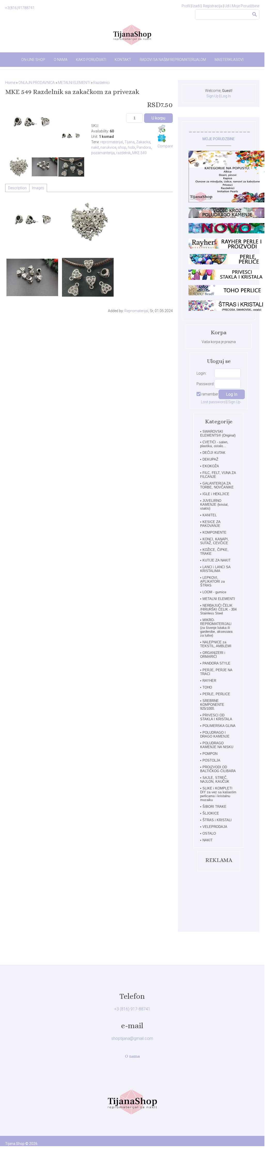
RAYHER (209, 681)
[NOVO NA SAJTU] (227, 232)
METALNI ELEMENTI (218, 599)
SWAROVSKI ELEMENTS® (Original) (218, 433)
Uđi (227, 6)
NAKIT (207, 840)
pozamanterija (103, 153)
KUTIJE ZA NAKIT (216, 560)
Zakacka (143, 142)
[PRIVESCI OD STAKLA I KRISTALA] (227, 278)
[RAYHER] (227, 248)
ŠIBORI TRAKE (214, 807)
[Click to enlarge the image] (31, 124)
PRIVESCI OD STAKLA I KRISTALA (216, 717)
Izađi (196, 6)
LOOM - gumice (214, 592)
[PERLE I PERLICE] (227, 263)
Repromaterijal (136, 311)
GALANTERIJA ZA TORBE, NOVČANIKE (217, 485)
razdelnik (123, 153)
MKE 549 (139, 153)
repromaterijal (111, 142)
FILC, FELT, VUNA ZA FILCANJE (218, 475)
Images (38, 188)
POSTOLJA (211, 760)
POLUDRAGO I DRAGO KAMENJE (215, 734)
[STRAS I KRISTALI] (227, 309)
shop (122, 147)
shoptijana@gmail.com (132, 1038)
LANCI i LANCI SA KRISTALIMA (215, 569)
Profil (186, 6)
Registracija (212, 6)
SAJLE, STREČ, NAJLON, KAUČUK (214, 779)
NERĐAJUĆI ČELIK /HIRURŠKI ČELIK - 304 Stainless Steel (218, 609)
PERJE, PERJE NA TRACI (216, 672)
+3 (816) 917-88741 (132, 1009)
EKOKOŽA (210, 466)
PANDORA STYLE (216, 663)
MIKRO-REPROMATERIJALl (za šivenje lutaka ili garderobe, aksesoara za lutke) (216, 627)
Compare (165, 146)
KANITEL (209, 515)
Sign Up (212, 96)
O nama (132, 1056)
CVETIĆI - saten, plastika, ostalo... (214, 444)
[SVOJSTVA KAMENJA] (227, 217)
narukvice (108, 147)
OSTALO (209, 833)
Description (17, 188)
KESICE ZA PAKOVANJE (210, 524)
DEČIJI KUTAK (213, 453)
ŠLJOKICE (210, 813)
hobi (131, 147)
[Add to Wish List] (162, 138)
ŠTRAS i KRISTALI (217, 820)
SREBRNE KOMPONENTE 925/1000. (212, 704)
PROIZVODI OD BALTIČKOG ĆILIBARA (218, 769)
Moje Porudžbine (245, 6)
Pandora (144, 147)
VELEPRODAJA (214, 827)
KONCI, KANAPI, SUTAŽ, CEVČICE (214, 541)
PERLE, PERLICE (216, 694)
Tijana (129, 142)
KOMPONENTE (214, 532)
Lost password (213, 402)
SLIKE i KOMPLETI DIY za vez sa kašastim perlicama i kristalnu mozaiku (218, 794)
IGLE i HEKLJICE (215, 494)
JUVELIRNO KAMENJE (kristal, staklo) (214, 504)
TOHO (207, 687)
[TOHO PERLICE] (227, 294)
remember (209, 394)
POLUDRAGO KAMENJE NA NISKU (216, 745)
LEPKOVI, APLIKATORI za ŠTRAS (212, 581)
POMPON (209, 754)
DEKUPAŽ (210, 459)
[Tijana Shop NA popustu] (227, 201)
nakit (95, 147)
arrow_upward (253, 1145)
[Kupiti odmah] (162, 128)
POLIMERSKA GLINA (219, 726)
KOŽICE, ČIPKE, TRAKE (214, 552)
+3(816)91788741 (20, 8)
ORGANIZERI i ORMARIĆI (212, 655)
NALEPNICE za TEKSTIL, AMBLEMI (215, 644)
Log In (226, 96)
